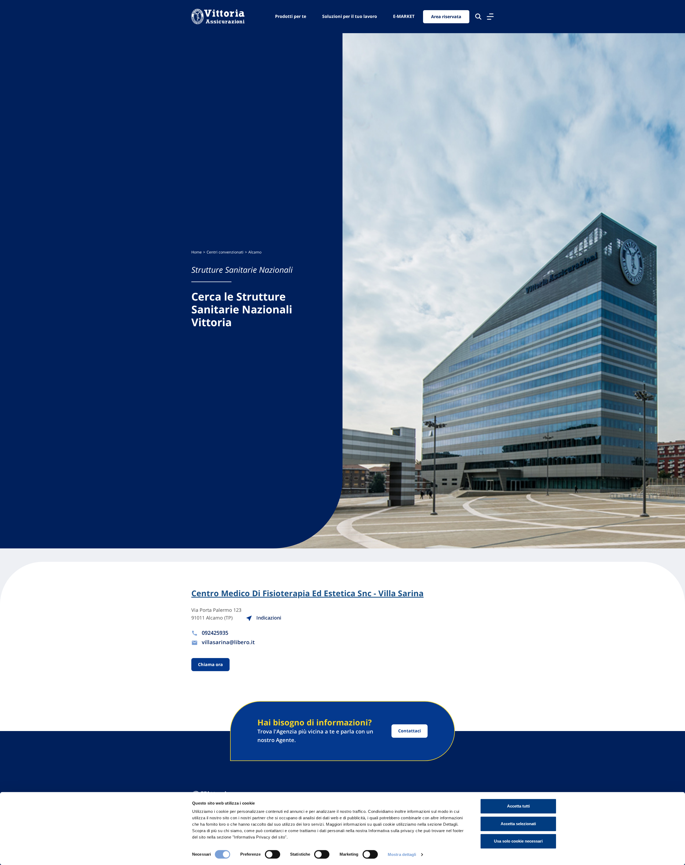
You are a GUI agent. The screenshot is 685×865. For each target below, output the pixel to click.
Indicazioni (268, 617)
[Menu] (490, 16)
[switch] (272, 854)
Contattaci (409, 731)
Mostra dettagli (402, 854)
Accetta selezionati (518, 823)
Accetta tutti (518, 806)
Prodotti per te (290, 16)
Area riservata (446, 17)
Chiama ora (210, 664)
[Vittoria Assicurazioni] (218, 16)
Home (196, 252)
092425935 (215, 632)
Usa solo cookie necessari (518, 841)
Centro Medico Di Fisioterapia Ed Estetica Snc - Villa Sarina (307, 593)
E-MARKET (403, 16)
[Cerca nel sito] (478, 16)
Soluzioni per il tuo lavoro (349, 16)
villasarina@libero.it (228, 642)
